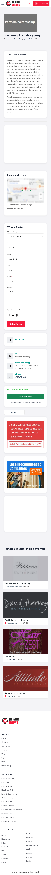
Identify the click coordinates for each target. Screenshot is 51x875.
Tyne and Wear (28, 39)
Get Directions (21, 362)
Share (15, 412)
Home (3, 738)
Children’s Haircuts (7, 805)
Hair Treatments (6, 786)
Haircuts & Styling (7, 778)
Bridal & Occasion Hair (9, 794)
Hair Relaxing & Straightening (11, 809)
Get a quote (5, 746)
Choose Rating (12, 232)
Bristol (3, 851)
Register (4, 758)
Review (9, 287)
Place (9, 276)
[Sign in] (29, 3)
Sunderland (18, 39)
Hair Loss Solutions (7, 817)
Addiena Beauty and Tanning (17, 583)
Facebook (19, 339)
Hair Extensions (6, 802)
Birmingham (5, 839)
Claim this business (25, 396)
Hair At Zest (10, 656)
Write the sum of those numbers (18, 310)
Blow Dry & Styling (7, 790)
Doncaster (4, 862)
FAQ (3, 762)
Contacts (4, 750)
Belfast (3, 835)
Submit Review (16, 324)
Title (8, 265)
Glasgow (29, 841)
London (29, 861)
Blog (3, 754)
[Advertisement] (25, 145)
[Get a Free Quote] (25, 434)
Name (9, 243)
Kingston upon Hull (32, 845)
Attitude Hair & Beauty (15, 693)
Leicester (29, 853)
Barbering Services (7, 813)
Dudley (28, 834)
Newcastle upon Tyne (14, 586)
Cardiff (3, 854)
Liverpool (29, 857)
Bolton (3, 843)
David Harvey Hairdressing (16, 620)
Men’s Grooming (7, 798)
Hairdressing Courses (8, 821)
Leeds (28, 849)
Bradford (4, 847)
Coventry (4, 858)
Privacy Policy (6, 765)
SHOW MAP (25, 190)
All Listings (4, 742)
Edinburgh (29, 837)
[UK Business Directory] (25, 474)
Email (9, 254)
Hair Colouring (6, 782)
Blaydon (10, 696)
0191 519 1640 (20, 377)
